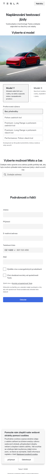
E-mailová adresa (10, 233)
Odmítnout (26, 460)
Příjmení (6, 222)
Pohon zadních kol (13, 117)
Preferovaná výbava (11, 107)
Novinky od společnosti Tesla (22, 283)
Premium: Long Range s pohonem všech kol (20, 131)
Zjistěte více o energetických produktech (24, 269)
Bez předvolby (11, 111)
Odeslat (23, 300)
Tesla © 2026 (23, 469)
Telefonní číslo (9, 245)
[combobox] (23, 174)
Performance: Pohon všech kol (19, 138)
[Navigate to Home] (10, 3)
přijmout (11, 460)
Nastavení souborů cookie (27, 454)
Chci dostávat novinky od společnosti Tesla (22, 276)
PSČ (5, 257)
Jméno (5, 210)
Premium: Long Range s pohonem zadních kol (20, 124)
